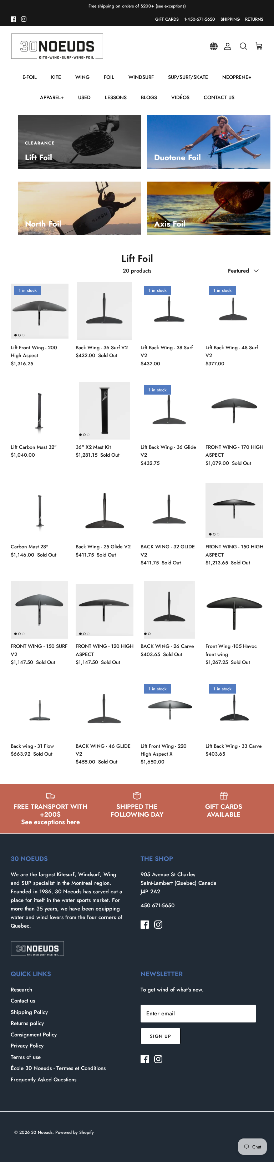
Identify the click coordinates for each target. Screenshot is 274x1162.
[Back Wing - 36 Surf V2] (104, 311)
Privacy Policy (27, 1046)
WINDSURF (141, 77)
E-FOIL (29, 77)
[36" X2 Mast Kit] (104, 411)
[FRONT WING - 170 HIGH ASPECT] (234, 411)
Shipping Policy (29, 1012)
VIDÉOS (180, 97)
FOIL (109, 77)
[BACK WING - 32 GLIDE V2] (169, 510)
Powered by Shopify (74, 1132)
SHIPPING (230, 19)
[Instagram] (23, 19)
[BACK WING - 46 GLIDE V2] (104, 710)
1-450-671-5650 (199, 19)
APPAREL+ (52, 97)
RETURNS (254, 19)
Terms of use (26, 1057)
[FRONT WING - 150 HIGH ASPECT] (234, 510)
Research (21, 990)
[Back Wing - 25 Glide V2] (104, 510)
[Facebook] (13, 19)
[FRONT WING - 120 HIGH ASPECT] (104, 610)
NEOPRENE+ (237, 77)
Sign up (160, 1036)
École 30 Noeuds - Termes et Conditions (58, 1068)
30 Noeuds (41, 1132)
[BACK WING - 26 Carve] (169, 610)
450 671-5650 (157, 905)
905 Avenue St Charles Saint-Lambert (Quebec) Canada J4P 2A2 (179, 883)
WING (82, 77)
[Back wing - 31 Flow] (39, 710)
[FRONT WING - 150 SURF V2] (39, 610)
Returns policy (27, 1023)
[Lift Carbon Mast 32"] (39, 411)
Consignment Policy (34, 1035)
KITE (56, 77)
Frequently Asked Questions (43, 1080)
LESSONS (116, 97)
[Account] (226, 46)
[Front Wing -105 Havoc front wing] (234, 610)
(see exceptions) (171, 6)
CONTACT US (219, 97)
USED (84, 97)
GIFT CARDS (167, 19)
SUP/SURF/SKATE (188, 77)
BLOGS (149, 97)
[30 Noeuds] (57, 46)
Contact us (23, 1001)
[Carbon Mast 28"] (39, 510)
